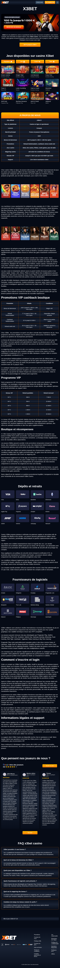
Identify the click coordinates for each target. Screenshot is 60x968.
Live (21, 61)
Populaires (7, 61)
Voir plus (30, 832)
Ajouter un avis (50, 765)
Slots (50, 61)
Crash (36, 61)
